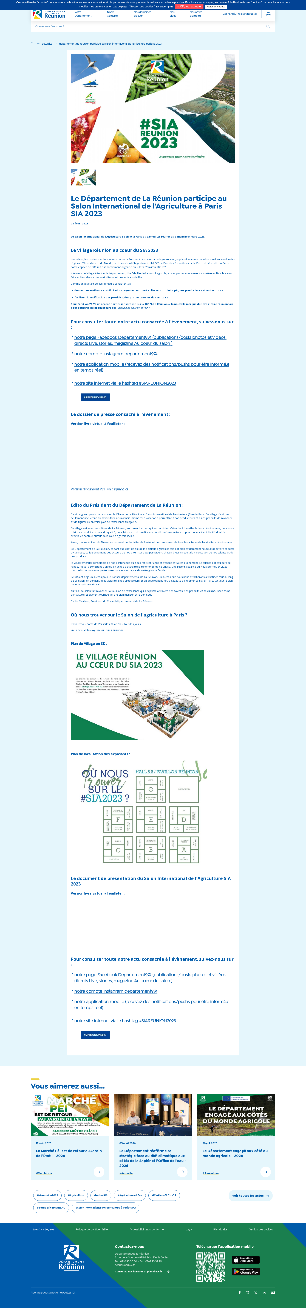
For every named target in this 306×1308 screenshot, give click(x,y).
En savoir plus (164, 6)
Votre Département (83, 14)
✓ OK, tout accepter (189, 6)
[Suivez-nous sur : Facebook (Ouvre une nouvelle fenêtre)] (240, 1293)
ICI (73, 1293)
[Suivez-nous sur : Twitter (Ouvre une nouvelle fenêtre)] (255, 1293)
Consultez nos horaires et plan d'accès (138, 1272)
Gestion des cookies (261, 1230)
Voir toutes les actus (248, 1196)
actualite (47, 44)
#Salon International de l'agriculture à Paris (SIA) (105, 1208)
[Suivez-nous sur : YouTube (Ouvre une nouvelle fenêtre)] (273, 1293)
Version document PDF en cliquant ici (99, 489)
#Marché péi (44, 1173)
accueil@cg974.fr (125, 1265)
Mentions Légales (43, 1230)
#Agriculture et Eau (130, 1195)
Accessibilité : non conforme (147, 1230)
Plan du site (220, 1230)
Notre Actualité (112, 14)
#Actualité (126, 1173)
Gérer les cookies (216, 6)
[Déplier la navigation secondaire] (268, 14)
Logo (189, 1230)
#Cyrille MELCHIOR (164, 1195)
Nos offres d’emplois (196, 14)
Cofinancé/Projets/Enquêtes (240, 14)
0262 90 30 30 (128, 1261)
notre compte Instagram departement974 (115, 354)
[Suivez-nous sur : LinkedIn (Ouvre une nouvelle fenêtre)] (264, 1293)
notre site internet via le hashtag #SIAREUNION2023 (125, 383)
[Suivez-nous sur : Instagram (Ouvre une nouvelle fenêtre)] (247, 1293)
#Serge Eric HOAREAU (51, 1208)
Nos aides (173, 14)
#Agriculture (211, 1173)
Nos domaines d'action (142, 14)
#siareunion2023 (47, 1195)
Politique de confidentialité (92, 1230)
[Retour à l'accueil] (32, 44)
